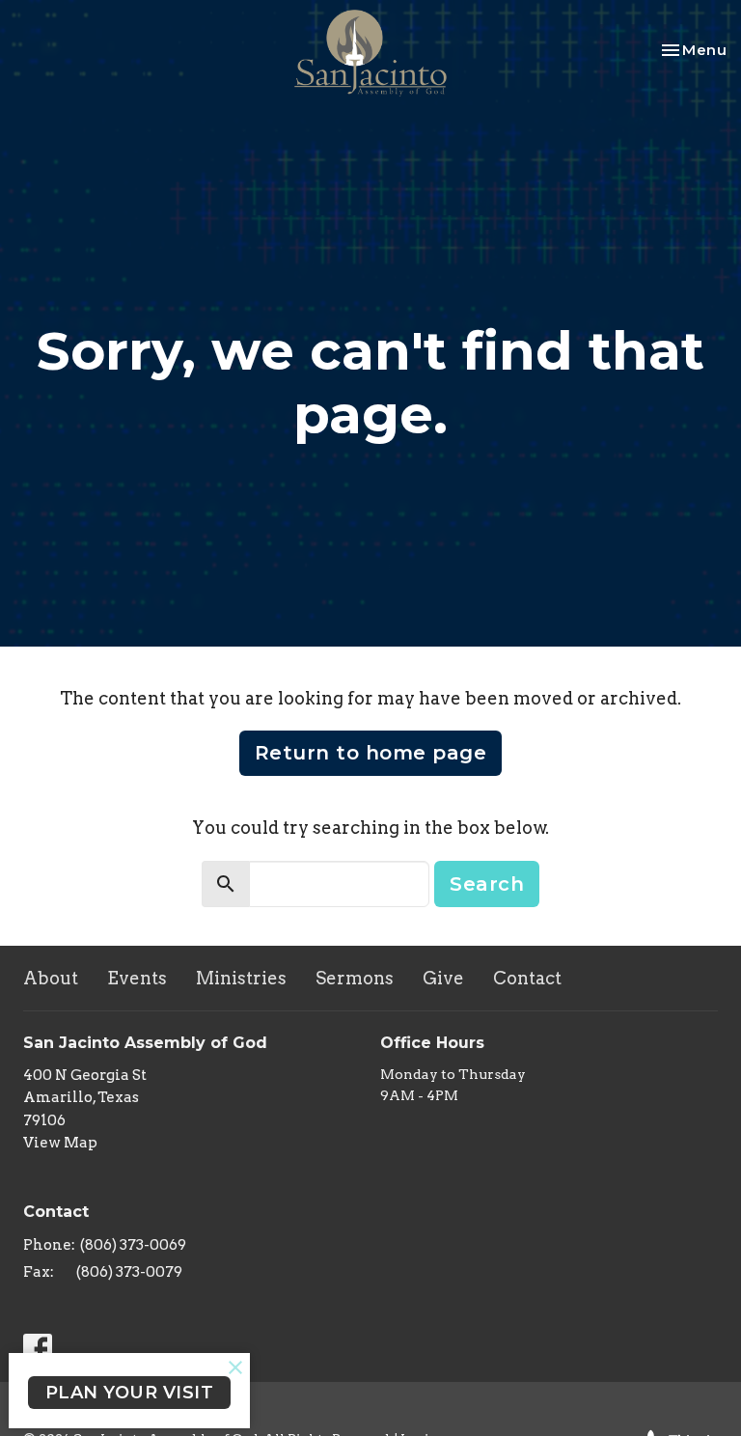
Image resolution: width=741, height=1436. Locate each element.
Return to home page (371, 752)
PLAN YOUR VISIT (129, 1392)
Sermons (355, 978)
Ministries (241, 978)
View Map (60, 1142)
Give (443, 978)
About (50, 978)
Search (487, 884)
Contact (527, 978)
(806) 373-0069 (133, 1245)
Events (137, 978)
